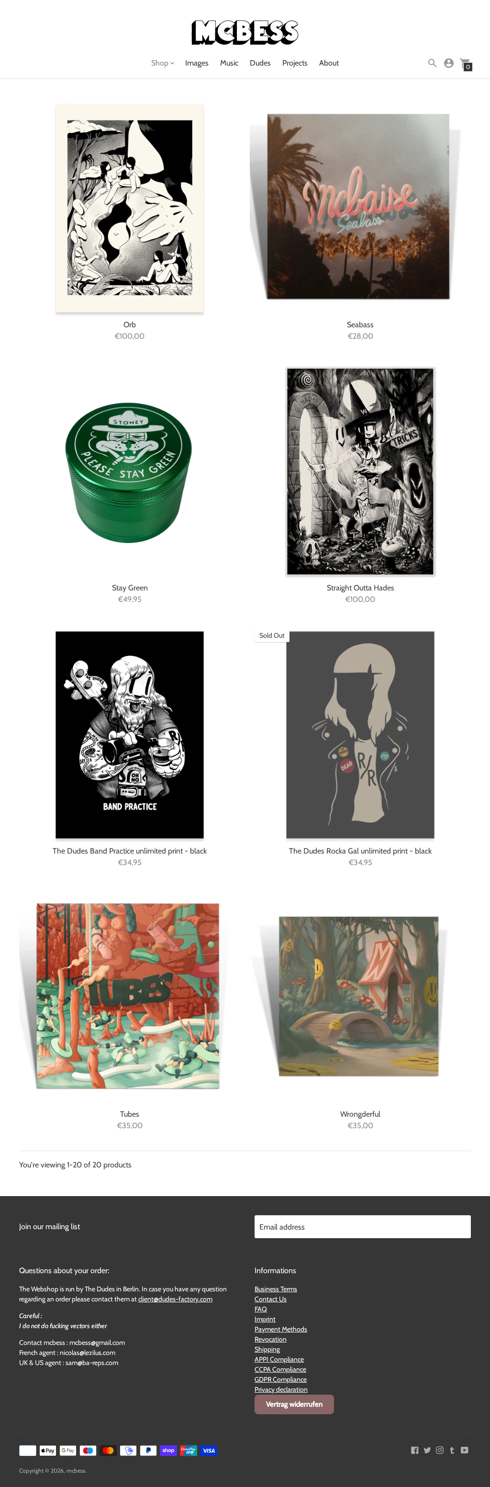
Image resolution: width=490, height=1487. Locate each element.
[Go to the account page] (449, 63)
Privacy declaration (281, 1389)
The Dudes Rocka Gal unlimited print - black (360, 850)
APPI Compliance (279, 1359)
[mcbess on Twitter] (427, 1449)
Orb (129, 324)
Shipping (267, 1349)
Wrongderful (360, 1114)
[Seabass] (360, 208)
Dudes (260, 62)
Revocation (271, 1339)
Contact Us (271, 1299)
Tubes (129, 1114)
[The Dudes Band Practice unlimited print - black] (129, 734)
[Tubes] (129, 998)
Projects (295, 62)
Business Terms (276, 1289)
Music (229, 62)
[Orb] (129, 208)
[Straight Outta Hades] (360, 471)
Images (197, 62)
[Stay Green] (129, 471)
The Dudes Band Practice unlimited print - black (130, 850)
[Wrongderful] (360, 998)
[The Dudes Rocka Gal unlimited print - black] (360, 734)
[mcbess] (245, 33)
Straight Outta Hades (360, 587)
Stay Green (130, 587)
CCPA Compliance (280, 1369)
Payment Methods (281, 1329)
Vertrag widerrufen (294, 1404)
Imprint (265, 1319)
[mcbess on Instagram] (440, 1449)
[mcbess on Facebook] (415, 1449)
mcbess (76, 1470)
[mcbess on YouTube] (464, 1449)
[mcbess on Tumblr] (452, 1449)
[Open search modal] (432, 63)
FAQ (261, 1309)
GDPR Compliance (281, 1379)
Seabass (360, 324)
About (329, 62)
